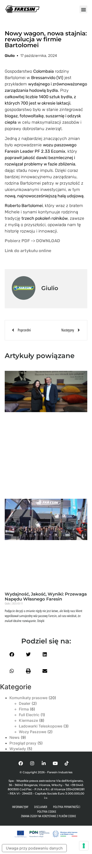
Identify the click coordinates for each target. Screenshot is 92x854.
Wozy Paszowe (32, 731)
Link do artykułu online (28, 250)
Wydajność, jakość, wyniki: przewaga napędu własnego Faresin (46, 597)
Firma (24, 709)
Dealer (24, 703)
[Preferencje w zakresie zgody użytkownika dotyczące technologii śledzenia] (83, 845)
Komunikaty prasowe (28, 697)
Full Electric (29, 714)
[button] (83, 9)
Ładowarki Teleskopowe (40, 726)
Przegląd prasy (22, 743)
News (14, 737)
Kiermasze (28, 720)
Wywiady (17, 748)
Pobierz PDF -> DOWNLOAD (32, 240)
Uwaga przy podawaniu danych (34, 848)
